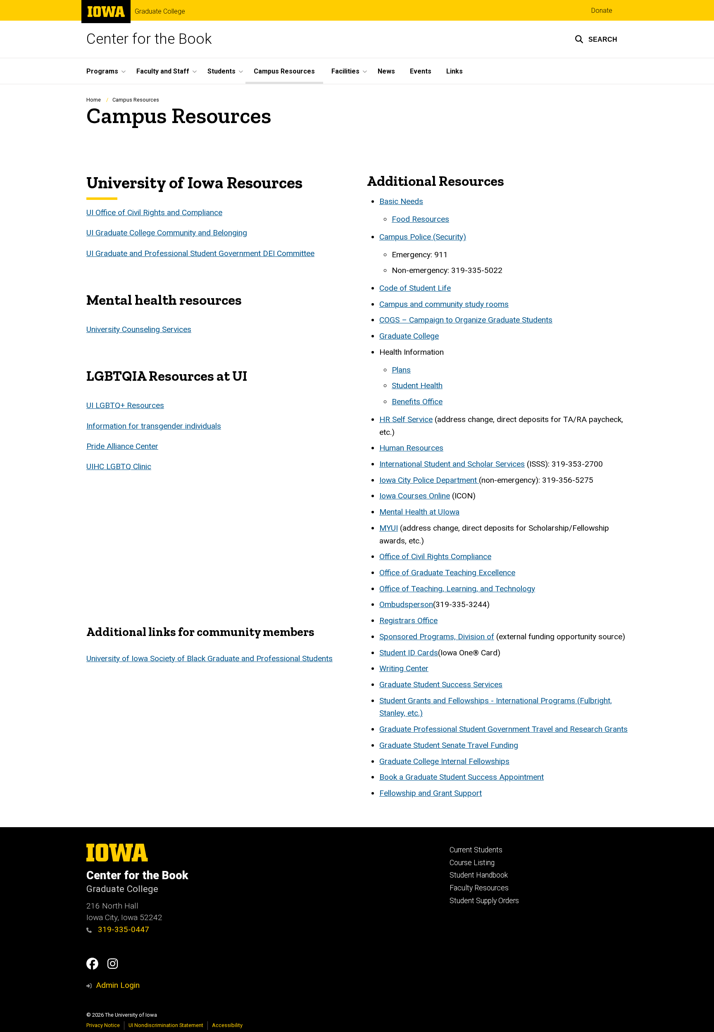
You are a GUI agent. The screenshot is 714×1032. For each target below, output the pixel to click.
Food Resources (420, 219)
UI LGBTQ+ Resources (125, 405)
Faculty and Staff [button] (162, 71)
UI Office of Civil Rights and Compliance (154, 212)
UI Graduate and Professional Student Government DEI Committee (200, 253)
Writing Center (403, 668)
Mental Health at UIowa (419, 512)
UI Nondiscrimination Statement (166, 1025)
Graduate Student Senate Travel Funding (448, 745)
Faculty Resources (479, 888)
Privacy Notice (103, 1025)
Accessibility (227, 1025)
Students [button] (221, 71)
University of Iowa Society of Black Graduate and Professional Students (209, 658)
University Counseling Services (138, 329)
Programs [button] (102, 71)
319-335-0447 (122, 929)
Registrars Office (408, 620)
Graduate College (160, 11)
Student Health (417, 385)
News (386, 71)
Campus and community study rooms (444, 304)
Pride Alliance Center (122, 446)
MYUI (388, 528)
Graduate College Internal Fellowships (444, 761)
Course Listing (472, 863)
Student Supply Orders (484, 901)
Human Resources (411, 448)
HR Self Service (406, 419)
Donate (601, 10)
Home (93, 100)
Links (454, 71)
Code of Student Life (415, 288)
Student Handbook (479, 875)
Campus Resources (284, 71)
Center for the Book (149, 39)
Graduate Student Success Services (440, 684)
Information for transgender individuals (153, 426)
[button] (596, 39)
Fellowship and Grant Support (430, 793)
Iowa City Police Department (429, 480)
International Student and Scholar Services (452, 464)
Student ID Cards (408, 652)
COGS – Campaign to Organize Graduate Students (465, 320)
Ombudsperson (406, 604)
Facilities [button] (345, 71)
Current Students (476, 850)
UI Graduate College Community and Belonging (166, 232)
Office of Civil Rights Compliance (435, 556)
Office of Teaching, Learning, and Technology (457, 588)
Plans (401, 370)
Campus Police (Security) (422, 237)
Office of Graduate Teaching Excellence (447, 572)
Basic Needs (401, 201)
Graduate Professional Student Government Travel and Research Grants (503, 729)
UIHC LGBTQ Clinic (118, 466)
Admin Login (118, 985)
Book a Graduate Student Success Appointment (461, 777)
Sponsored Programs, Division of (436, 636)
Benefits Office (417, 401)
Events (420, 71)
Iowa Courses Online (414, 496)
